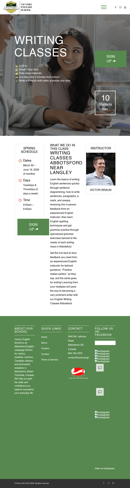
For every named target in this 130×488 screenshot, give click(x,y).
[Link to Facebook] (115, 7)
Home (44, 337)
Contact (45, 354)
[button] (105, 351)
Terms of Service (49, 360)
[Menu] (102, 7)
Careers (45, 348)
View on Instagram (104, 468)
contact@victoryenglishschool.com (85, 358)
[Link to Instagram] (120, 7)
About (44, 343)
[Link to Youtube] (125, 7)
